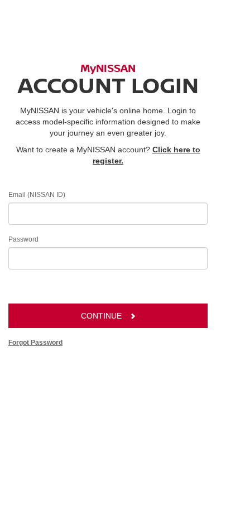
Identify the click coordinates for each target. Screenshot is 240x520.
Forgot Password (35, 342)
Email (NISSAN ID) (36, 195)
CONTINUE (101, 315)
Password (23, 239)
